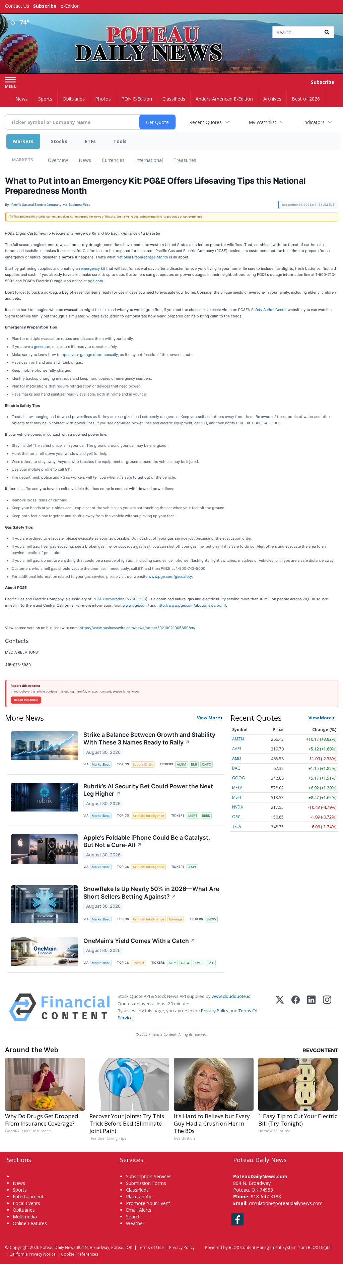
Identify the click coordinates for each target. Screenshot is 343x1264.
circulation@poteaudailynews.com (286, 1203)
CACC (185, 963)
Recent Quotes (205, 122)
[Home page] (171, 30)
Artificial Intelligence (148, 816)
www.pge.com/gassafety (170, 576)
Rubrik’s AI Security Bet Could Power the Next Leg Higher (148, 790)
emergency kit (93, 268)
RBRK (206, 816)
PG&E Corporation (108, 599)
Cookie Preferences (79, 1254)
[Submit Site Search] (327, 32)
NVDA (237, 807)
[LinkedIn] (311, 1007)
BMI (194, 764)
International (149, 160)
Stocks (59, 141)
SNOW (211, 919)
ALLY (172, 963)
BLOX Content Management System (262, 1247)
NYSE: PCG (136, 599)
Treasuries (185, 160)
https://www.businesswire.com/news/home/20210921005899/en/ (137, 627)
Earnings (176, 919)
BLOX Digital (320, 1247)
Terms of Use (151, 1247)
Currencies (113, 160)
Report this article (26, 700)
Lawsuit (138, 963)
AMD (236, 758)
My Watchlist (262, 122)
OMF (199, 963)
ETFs (90, 141)
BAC (236, 768)
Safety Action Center (269, 309)
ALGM (181, 764)
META (237, 787)
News (85, 160)
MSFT (192, 816)
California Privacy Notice (32, 1254)
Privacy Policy (214, 1011)
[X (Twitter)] (280, 1007)
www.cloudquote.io (231, 996)
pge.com (95, 281)
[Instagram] (327, 1007)
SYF (211, 963)
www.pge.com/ (136, 605)
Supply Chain (143, 764)
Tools (120, 141)
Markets (23, 141)
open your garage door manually (90, 354)
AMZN (238, 739)
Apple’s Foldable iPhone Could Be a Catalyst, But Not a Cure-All (146, 841)
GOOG (238, 778)
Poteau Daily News (58, 1247)
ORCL (237, 817)
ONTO (206, 764)
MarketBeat (101, 764)
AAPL (192, 867)
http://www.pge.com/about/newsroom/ (191, 605)
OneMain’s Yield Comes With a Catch (139, 940)
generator (42, 346)
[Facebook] (295, 1007)
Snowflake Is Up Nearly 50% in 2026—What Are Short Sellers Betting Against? (151, 892)
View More (208, 718)
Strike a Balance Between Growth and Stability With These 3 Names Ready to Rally (149, 738)
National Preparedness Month (142, 257)
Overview (58, 160)
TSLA (236, 826)
